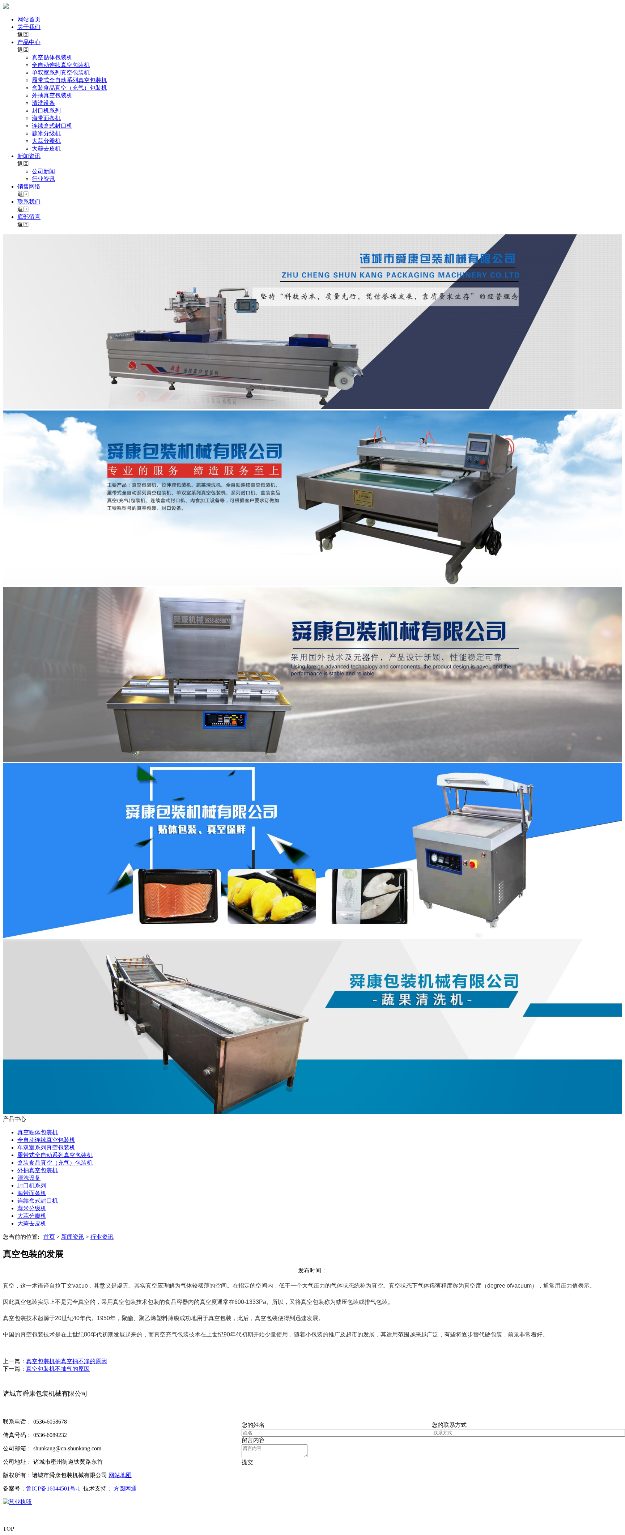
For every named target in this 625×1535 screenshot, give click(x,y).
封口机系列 (46, 110)
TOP (8, 1529)
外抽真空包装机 (52, 95)
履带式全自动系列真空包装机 (69, 80)
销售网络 (29, 186)
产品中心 (29, 42)
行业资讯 (43, 179)
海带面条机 (46, 118)
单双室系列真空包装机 (61, 72)
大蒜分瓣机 (46, 141)
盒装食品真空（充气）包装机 (69, 88)
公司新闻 (43, 171)
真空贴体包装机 (52, 57)
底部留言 (29, 217)
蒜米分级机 (46, 133)
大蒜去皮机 (46, 148)
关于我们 (29, 27)
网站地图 (120, 1475)
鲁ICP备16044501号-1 (53, 1488)
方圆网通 (125, 1488)
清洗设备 (43, 103)
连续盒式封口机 (52, 126)
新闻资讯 (29, 156)
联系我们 (29, 202)
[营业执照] (17, 1502)
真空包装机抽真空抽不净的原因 (66, 1361)
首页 (49, 1237)
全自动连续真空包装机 (61, 65)
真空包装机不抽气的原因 (58, 1369)
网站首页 (29, 19)
